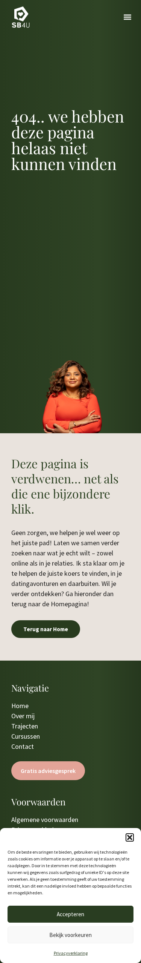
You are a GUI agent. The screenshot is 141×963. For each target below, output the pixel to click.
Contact (22, 746)
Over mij (23, 716)
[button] (129, 837)
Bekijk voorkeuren (70, 934)
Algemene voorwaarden (44, 819)
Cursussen (25, 736)
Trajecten (24, 726)
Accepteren (70, 914)
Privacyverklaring (71, 953)
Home (20, 705)
